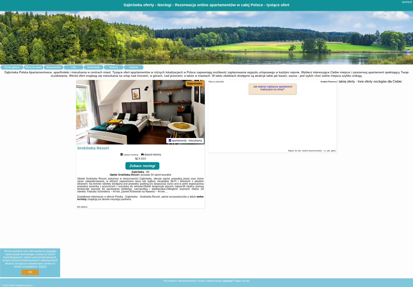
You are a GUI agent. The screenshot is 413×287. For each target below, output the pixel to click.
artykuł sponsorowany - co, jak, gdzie (319, 151)
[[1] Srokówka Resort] (140, 112)
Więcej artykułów (216, 82)
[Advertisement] (206, 246)
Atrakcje (113, 67)
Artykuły (133, 67)
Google (51, 251)
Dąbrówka (194, 83)
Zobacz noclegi (142, 166)
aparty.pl (407, 1)
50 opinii (156, 174)
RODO (42, 266)
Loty (73, 67)
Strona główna (12, 67)
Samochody (93, 67)
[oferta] (170, 140)
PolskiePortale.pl (24, 285)
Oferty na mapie (33, 67)
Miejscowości (53, 67)
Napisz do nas (242, 280)
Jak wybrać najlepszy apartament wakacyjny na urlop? (272, 88)
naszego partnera (120, 199)
